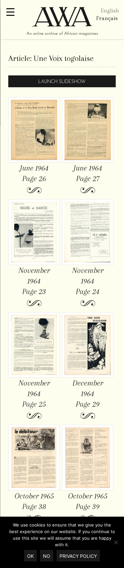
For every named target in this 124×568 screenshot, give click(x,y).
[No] (115, 542)
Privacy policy (78, 556)
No (46, 556)
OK (30, 556)
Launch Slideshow (62, 81)
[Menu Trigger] (10, 12)
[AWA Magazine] (62, 22)
